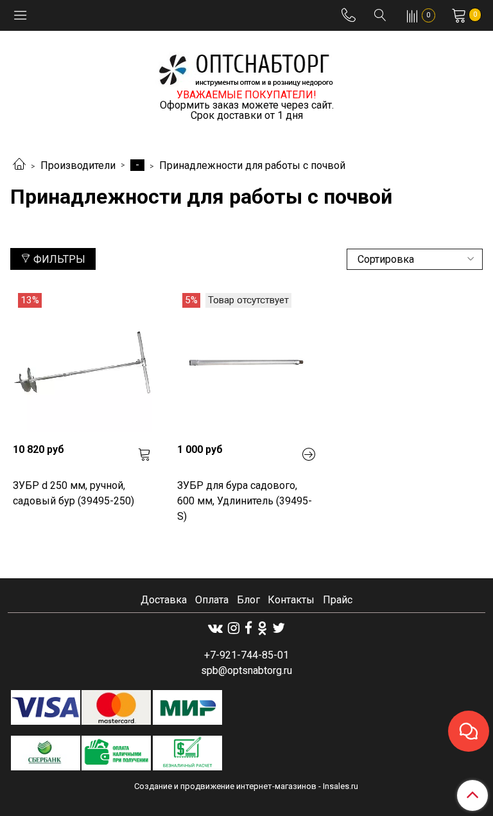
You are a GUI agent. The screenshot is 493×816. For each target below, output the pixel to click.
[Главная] (19, 165)
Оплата (212, 600)
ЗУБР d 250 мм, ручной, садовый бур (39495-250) (73, 493)
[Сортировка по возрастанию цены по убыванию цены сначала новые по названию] (415, 259)
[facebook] (248, 628)
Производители (78, 165)
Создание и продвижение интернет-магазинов (225, 786)
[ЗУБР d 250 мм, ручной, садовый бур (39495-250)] (82, 362)
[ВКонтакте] (215, 628)
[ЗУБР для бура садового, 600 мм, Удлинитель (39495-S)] (246, 362)
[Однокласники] (262, 628)
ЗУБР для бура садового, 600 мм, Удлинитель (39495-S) (244, 500)
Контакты (291, 600)
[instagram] (233, 628)
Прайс (337, 600)
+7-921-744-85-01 (246, 655)
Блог (248, 600)
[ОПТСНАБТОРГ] (246, 67)
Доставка (164, 600)
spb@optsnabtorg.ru (246, 670)
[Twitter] (278, 628)
